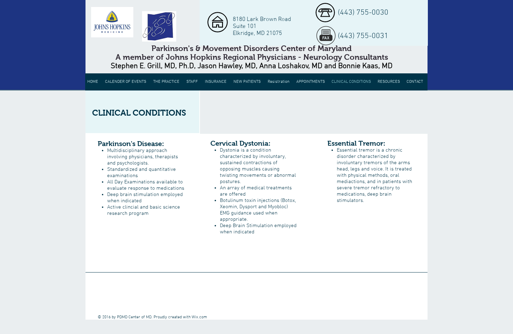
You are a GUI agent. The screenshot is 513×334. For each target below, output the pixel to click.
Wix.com (199, 317)
